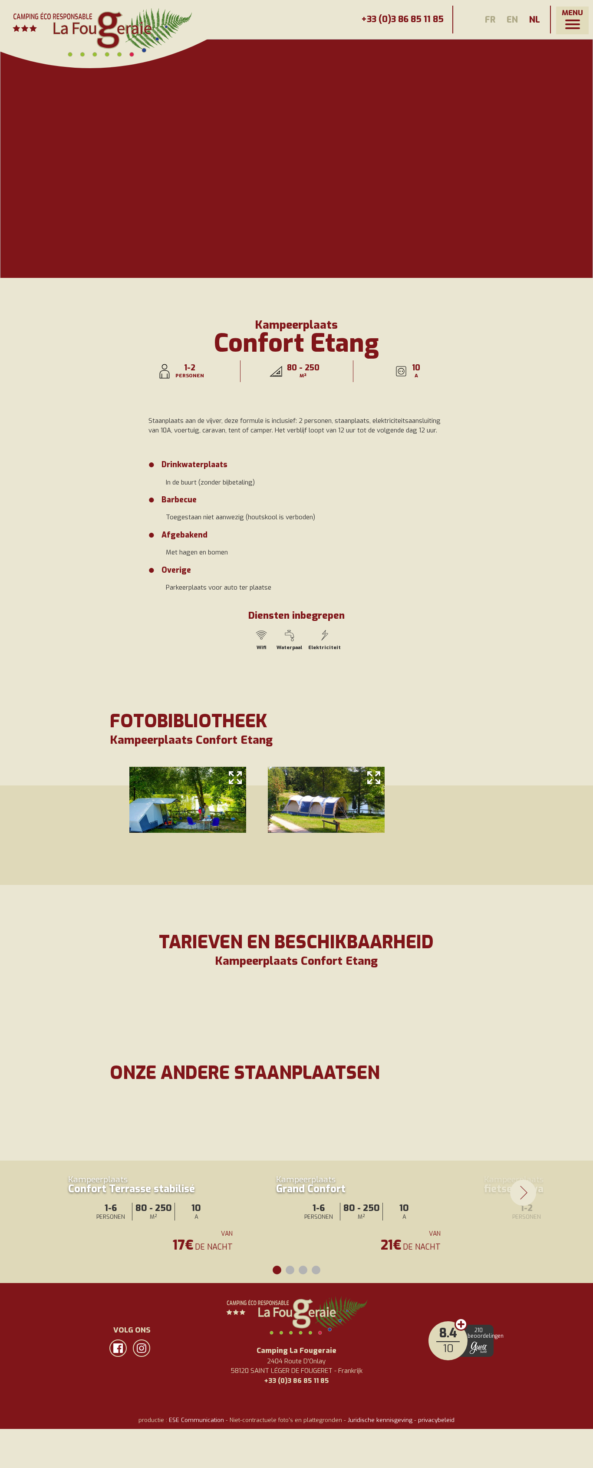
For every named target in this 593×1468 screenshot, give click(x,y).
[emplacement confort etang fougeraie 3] (326, 799)
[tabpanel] (153, 1180)
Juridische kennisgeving (380, 1420)
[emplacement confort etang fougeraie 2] (188, 799)
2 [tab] (290, 1270)
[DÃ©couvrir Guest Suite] (478, 1348)
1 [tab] (277, 1270)
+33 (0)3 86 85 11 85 (402, 19)
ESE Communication (196, 1420)
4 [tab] (316, 1270)
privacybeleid (436, 1420)
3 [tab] (303, 1270)
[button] (572, 20)
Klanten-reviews (461, 1324)
